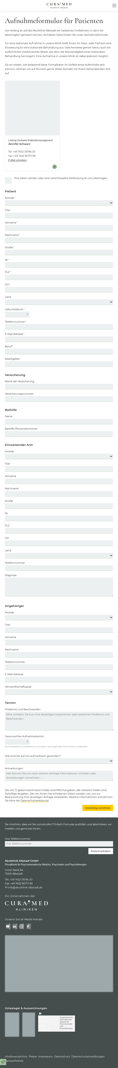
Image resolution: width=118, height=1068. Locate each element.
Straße (9, 247)
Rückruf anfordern (100, 851)
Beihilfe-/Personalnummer (21, 428)
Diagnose (11, 575)
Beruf (9, 346)
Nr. (7, 259)
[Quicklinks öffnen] (3, 1062)
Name (8, 416)
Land (8, 297)
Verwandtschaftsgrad (18, 686)
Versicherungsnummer (19, 393)
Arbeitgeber (12, 358)
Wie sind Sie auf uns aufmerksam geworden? (33, 756)
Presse (33, 1056)
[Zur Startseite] (59, 5)
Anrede (10, 197)
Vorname (11, 222)
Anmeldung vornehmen (97, 808)
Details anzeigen (55, 166)
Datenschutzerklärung (35, 800)
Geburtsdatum (15, 309)
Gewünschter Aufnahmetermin (24, 736)
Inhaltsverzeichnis (16, 1056)
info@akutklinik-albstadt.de (25, 887)
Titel (7, 210)
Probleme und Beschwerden (23, 709)
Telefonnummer (15, 321)
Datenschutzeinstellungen (88, 1056)
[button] (114, 5)
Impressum (45, 1056)
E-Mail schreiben (17, 160)
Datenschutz (62, 1056)
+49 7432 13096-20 (24, 151)
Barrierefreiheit (14, 1060)
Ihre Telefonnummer (17, 838)
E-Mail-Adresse (14, 334)
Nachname (12, 235)
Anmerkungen (14, 768)
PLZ (8, 272)
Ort (7, 284)
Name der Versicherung (19, 381)
